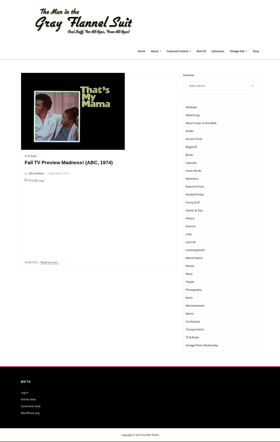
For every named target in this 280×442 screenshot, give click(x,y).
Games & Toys (194, 210)
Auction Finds (194, 139)
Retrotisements (195, 305)
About (155, 51)
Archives (188, 75)
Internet (191, 226)
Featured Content (178, 51)
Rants (189, 297)
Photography (194, 290)
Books (189, 155)
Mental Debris (194, 258)
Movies (190, 266)
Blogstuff (191, 147)
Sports (190, 313)
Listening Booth (195, 250)
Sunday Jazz (193, 321)
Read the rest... (50, 262)
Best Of (201, 51)
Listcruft (191, 242)
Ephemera (218, 51)
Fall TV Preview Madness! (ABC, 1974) (69, 162)
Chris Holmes (34, 173)
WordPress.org (30, 413)
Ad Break (191, 107)
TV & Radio (31, 156)
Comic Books (193, 170)
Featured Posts (195, 186)
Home (141, 51)
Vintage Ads (237, 51)
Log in (24, 392)
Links (189, 234)
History (190, 218)
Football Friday (195, 194)
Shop (256, 51)
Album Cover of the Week (201, 123)
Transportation (195, 329)
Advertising (192, 115)
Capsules (191, 163)
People (190, 282)
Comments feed (30, 406)
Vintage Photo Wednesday (202, 345)
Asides (190, 131)
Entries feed (28, 399)
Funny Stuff (193, 202)
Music (189, 274)
